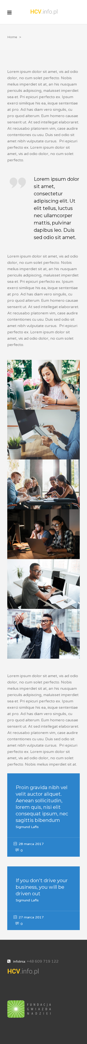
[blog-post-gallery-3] (43, 484)
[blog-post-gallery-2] (43, 434)
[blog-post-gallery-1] (43, 385)
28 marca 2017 (31, 844)
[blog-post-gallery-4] (43, 534)
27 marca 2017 (31, 917)
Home (12, 37)
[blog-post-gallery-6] (43, 634)
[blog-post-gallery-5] (43, 584)
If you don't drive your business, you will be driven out (42, 887)
